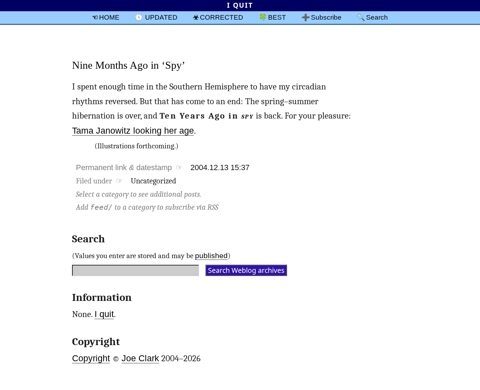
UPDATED (161, 17)
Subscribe (326, 17)
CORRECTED (221, 17)
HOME (109, 17)
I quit (104, 314)
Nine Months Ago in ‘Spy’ (128, 65)
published (211, 255)
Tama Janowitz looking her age (133, 130)
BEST (277, 17)
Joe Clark (140, 358)
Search (377, 17)
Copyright (91, 358)
